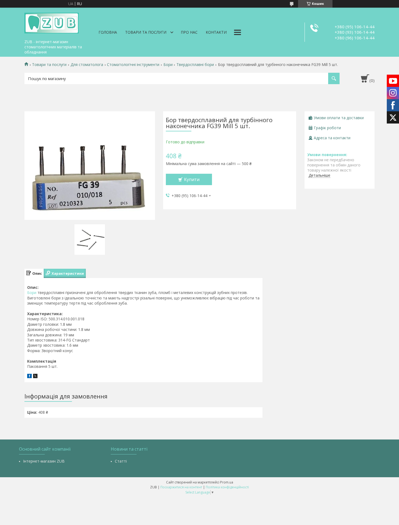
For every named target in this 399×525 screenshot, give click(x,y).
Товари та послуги (145, 32)
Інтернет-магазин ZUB (44, 461)
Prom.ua (226, 482)
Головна (108, 32)
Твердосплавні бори (195, 64)
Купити (191, 179)
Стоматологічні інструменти (133, 64)
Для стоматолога (87, 64)
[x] (35, 376)
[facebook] (29, 376)
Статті (121, 461)
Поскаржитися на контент (181, 487)
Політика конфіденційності (227, 487)
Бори (168, 64)
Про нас (189, 32)
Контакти (216, 32)
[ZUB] (51, 22)
